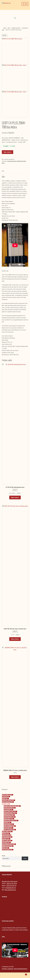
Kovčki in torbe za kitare (10, 820)
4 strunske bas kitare (11, 161)
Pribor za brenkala (9, 826)
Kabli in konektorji (7, 802)
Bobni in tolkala (7, 794)
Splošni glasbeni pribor (8, 844)
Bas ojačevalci (8, 809)
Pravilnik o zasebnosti (7, 969)
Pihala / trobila (6, 840)
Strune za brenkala (9, 829)
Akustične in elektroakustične (12, 806)
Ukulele (5, 848)
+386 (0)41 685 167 (11, 885)
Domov (4, 28)
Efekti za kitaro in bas (10, 811)
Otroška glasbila (6, 837)
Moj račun (5, 975)
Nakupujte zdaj (6, 18)
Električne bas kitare (15, 28)
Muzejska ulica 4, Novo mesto (9, 881)
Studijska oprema (7, 846)
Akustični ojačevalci (9, 807)
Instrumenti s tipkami (8, 800)
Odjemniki (7, 822)
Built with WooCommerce (20, 969)
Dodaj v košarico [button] (15, 497)
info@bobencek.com (10, 888)
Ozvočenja (5, 838)
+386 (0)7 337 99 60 (11, 883)
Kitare (9, 28)
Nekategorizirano (15, 15)
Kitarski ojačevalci (9, 817)
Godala (5, 798)
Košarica (23, 974)
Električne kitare (9, 815)
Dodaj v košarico (7, 152)
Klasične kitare (8, 818)
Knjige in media (6, 831)
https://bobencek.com (10, 890)
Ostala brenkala (8, 824)
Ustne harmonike (7, 849)
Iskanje (3, 855)
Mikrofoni (5, 833)
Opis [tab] (3, 171)
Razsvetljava (6, 842)
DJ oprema (5, 796)
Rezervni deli (8, 827)
